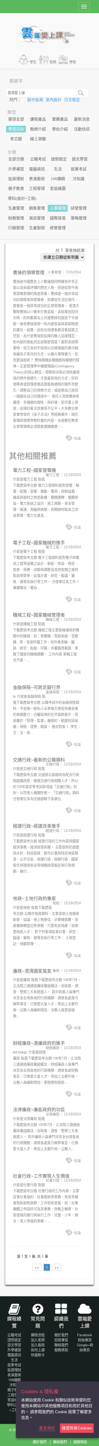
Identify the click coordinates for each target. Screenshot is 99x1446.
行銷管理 (16, 228)
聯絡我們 (61, 1344)
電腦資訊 (37, 169)
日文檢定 (72, 100)
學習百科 (16, 129)
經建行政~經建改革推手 (36, 826)
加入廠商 (38, 1344)
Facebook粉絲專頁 (84, 1337)
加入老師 (38, 1339)
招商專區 (61, 1339)
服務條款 (61, 1349)
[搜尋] (80, 92)
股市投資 (35, 100)
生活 (58, 169)
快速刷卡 (38, 1354)
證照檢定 (59, 159)
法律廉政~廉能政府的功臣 (39, 1109)
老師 (52, 61)
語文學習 (80, 159)
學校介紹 (60, 129)
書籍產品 (60, 119)
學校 (72, 61)
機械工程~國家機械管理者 (39, 615)
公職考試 (38, 159)
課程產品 (38, 119)
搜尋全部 (16, 119)
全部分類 (16, 159)
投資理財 (16, 179)
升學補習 (16, 169)
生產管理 (16, 208)
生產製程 (37, 228)
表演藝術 (37, 179)
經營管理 (58, 228)
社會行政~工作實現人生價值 (41, 1176)
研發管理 (79, 208)
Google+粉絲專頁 (85, 1347)
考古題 (16, 139)
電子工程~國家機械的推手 (39, 542)
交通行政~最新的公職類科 (39, 760)
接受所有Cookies (77, 1428)
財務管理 (16, 218)
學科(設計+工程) (22, 198)
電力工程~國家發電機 (34, 470)
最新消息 (82, 119)
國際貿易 (58, 218)
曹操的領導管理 (28, 272)
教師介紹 (38, 129)
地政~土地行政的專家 (34, 898)
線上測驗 (38, 139)
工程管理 (37, 188)
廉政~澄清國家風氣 (32, 971)
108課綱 (58, 179)
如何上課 (38, 1349)
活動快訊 (82, 129)
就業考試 (79, 169)
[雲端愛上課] (49, 35)
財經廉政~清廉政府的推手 (39, 1043)
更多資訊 (47, 1428)
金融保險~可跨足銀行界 (36, 687)
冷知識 (78, 179)
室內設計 (54, 100)
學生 (33, 61)
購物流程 (38, 1334)
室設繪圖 (58, 188)
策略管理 (79, 218)
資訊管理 (37, 218)
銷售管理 (37, 208)
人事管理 (58, 208)
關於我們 (61, 1334)
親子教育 (16, 188)
